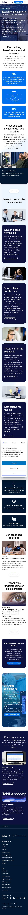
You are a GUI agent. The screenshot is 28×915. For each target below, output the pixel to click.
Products (4, 849)
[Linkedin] (14, 898)
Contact (4, 863)
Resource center (6, 852)
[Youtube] (24, 898)
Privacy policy (5, 904)
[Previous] (11, 191)
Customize (13, 468)
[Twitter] (21, 898)
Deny (14, 473)
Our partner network (7, 857)
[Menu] (25, 2)
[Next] (17, 191)
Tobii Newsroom (6, 879)
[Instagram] (17, 898)
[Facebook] (10, 898)
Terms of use (13, 904)
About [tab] (23, 442)
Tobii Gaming (5, 876)
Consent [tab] (5, 442)
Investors (4, 871)
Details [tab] (14, 442)
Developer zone (6, 887)
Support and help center (8, 860)
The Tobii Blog (5, 873)
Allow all (14, 463)
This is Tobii (5, 844)
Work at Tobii (5, 884)
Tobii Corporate (20, 835)
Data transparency (6, 882)
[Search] (13, 836)
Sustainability (5, 890)
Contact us (18, 2)
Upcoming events (6, 855)
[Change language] (9, 836)
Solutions (6, 826)
